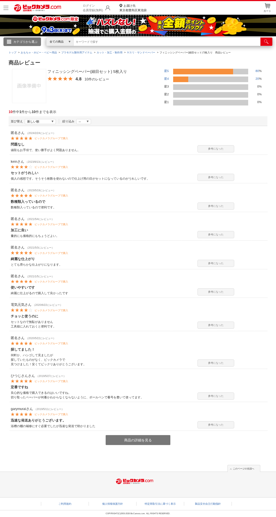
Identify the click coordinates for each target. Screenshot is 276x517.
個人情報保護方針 (112, 503)
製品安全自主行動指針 (208, 503)
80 (257, 71)
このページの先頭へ (243, 468)
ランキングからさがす (121, 47)
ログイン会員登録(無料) (93, 8)
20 (257, 78)
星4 (166, 78)
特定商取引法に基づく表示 (160, 503)
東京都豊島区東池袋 (133, 8)
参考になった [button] (216, 148)
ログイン (45, 49)
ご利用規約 (64, 503)
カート (267, 11)
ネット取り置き (193, 47)
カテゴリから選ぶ (25, 41)
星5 (166, 71)
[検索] (266, 42)
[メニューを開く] (6, 8)
